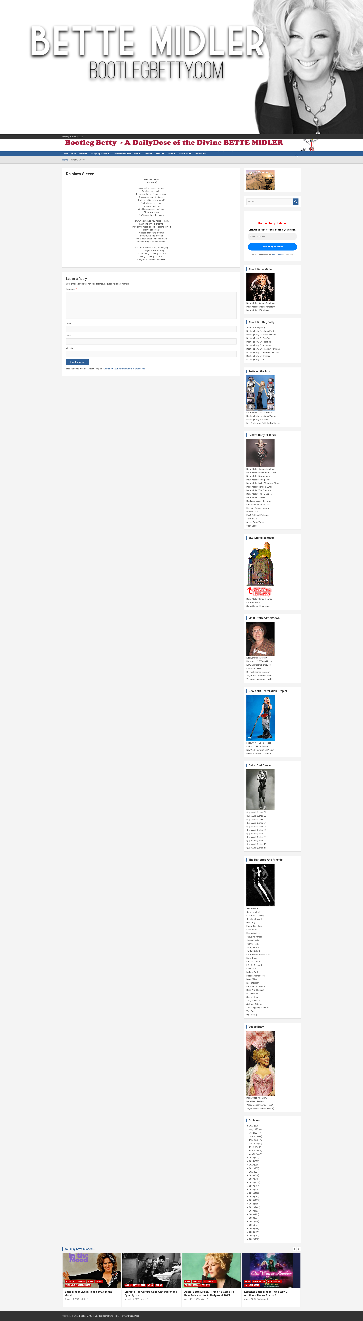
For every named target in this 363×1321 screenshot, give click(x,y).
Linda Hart (251, 968)
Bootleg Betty (85, 1316)
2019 (251, 1179)
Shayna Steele (253, 1000)
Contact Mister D (200, 154)
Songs (99, 1285)
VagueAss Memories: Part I (259, 675)
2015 (251, 1193)
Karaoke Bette (253, 602)
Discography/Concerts (99, 154)
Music (136, 154)
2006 (251, 1225)
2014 (251, 1196)
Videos (147, 154)
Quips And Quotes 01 (256, 812)
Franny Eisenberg (254, 926)
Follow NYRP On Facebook (258, 743)
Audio (68, 1285)
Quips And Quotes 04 (256, 823)
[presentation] (294, 1249)
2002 (251, 1239)
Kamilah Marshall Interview (258, 665)
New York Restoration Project (260, 750)
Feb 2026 (253, 1150)
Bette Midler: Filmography (258, 479)
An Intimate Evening (254, 1285)
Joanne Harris (252, 944)
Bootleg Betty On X (255, 359)
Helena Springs (253, 933)
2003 (251, 1235)
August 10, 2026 (191, 1299)
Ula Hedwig (251, 1015)
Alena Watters (253, 908)
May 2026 (253, 1140)
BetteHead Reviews (255, 1101)
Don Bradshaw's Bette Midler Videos (263, 423)
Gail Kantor (251, 929)
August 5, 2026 (251, 1299)
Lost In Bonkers (253, 668)
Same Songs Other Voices (258, 606)
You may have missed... (79, 1249)
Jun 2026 (253, 1136)
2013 (251, 1200)
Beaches (137, 1281)
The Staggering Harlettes (258, 1007)
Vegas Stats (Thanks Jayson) (260, 1108)
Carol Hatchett (253, 912)
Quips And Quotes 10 (256, 844)
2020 (251, 1175)
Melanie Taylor (253, 972)
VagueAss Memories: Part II (259, 679)
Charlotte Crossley (255, 915)
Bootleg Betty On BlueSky (258, 338)
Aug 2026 (253, 1129)
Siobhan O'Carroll (254, 1004)
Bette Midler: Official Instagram (260, 307)
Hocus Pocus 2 (214, 1281)
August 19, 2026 (72, 1299)
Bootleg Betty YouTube (257, 419)
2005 (251, 1228)
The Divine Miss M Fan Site (137, 1285)
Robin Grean (252, 993)
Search (295, 201)
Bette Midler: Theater (256, 497)
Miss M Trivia (252, 511)
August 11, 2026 (131, 1299)
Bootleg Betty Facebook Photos (261, 331)
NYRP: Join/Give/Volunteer (258, 753)
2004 (251, 1232)
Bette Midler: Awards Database (260, 303)
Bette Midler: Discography (258, 476)
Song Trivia (251, 518)
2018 (251, 1182)
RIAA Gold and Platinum (257, 515)
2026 (251, 1126)
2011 (251, 1207)
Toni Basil (250, 1011)
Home (66, 154)
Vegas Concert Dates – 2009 (259, 1105)
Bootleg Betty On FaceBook (259, 342)
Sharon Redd (252, 997)
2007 (251, 1221)
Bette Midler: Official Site (257, 310)
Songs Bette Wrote (255, 522)
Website (69, 348)
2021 (251, 1172)
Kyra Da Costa (253, 961)
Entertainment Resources (258, 504)
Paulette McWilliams (255, 986)
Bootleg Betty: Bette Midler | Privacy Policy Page (117, 1316)
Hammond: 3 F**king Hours (259, 661)
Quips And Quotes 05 (256, 826)
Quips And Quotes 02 (256, 816)
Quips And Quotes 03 (256, 819)
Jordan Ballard (253, 951)
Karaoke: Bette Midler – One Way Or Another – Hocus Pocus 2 (206, 1293)
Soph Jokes (252, 526)
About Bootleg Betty (255, 327)
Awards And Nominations (122, 154)
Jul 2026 (253, 1133)
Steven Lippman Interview (258, 672)
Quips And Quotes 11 (256, 848)
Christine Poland (254, 919)
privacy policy (277, 255)
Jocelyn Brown (253, 947)
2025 (251, 1157)
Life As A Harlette (254, 965)
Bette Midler (79, 1285)
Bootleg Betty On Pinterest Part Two (263, 352)
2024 (251, 1161)
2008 (251, 1218)
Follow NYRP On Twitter (257, 746)
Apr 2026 (253, 1143)
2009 (251, 1214)
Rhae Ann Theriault (255, 990)
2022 (251, 1168)
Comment (71, 289)
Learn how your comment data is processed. (124, 368)
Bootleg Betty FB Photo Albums (261, 334)
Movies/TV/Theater (78, 154)
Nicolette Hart (252, 983)
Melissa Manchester (255, 976)
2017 (251, 1186)
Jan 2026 (253, 1154)
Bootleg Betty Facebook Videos (261, 416)
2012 (251, 1203)
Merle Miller (251, 979)
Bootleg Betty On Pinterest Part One (263, 349)
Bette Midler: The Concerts (258, 490)
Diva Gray (250, 922)
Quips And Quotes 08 (256, 837)
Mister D (84, 1299)
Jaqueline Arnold (254, 937)
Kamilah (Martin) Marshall (258, 954)
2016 (251, 1189)
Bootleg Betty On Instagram (259, 345)
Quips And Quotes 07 (256, 833)
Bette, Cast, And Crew (256, 1098)
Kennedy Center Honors (257, 508)
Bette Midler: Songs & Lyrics (259, 487)
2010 (251, 1211)
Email (68, 335)
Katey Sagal (251, 958)
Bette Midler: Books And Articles (261, 472)
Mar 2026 (253, 1147)
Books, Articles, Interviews (258, 501)
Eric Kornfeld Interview (256, 658)
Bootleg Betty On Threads (258, 356)
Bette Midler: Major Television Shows (263, 483)
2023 (251, 1164)
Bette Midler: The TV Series (259, 412)
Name (68, 323)
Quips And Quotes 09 (256, 840)
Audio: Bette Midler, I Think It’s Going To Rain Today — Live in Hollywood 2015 (149, 1293)
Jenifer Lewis (252, 940)
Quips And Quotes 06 (256, 830)
